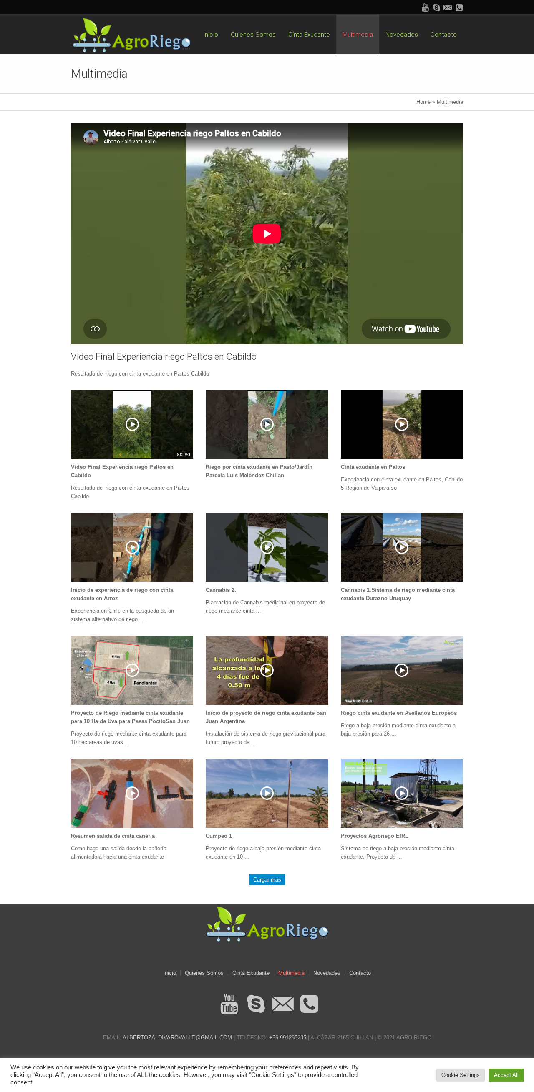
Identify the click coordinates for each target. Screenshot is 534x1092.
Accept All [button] (506, 1075)
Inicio (169, 973)
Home (423, 102)
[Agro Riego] (267, 923)
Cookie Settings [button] (460, 1075)
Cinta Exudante (251, 973)
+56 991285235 (287, 1037)
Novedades (326, 973)
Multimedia (291, 973)
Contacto (360, 973)
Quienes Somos (204, 973)
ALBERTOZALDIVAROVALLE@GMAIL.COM (177, 1037)
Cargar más (267, 880)
